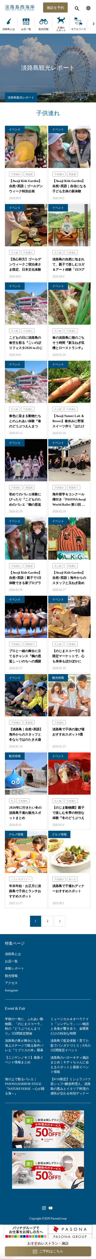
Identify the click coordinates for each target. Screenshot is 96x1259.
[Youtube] (50, 1207)
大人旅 (14, 252)
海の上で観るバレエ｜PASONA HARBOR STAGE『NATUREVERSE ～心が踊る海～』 (24, 1086)
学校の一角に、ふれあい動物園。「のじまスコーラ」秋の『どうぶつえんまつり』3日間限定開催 (24, 1026)
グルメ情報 (16, 834)
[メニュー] (89, 7)
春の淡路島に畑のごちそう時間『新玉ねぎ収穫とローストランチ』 (68, 343)
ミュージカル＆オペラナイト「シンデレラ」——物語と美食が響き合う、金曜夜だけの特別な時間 (69, 1026)
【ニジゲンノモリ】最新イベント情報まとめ (24, 1060)
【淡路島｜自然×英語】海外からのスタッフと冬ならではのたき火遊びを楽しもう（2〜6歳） (26, 739)
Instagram (11, 990)
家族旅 (29, 174)
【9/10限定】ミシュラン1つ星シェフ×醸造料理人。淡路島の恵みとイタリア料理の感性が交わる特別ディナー (70, 1086)
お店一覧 (26, 29)
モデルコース (78, 29)
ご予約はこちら (51, 1251)
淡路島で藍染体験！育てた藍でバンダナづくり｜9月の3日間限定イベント (70, 1045)
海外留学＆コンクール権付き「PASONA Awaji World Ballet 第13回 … (69, 499)
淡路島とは (8, 29)
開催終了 (74, 487)
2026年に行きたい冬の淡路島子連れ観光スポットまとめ (25, 813)
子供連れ (16, 174)
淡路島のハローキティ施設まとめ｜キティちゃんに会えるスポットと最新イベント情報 (69, 1065)
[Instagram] (43, 1207)
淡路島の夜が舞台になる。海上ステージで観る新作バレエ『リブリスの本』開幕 (24, 1045)
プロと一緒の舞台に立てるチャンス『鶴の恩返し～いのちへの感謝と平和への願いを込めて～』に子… (25, 661)
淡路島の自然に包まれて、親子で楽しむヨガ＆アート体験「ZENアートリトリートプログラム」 (68, 269)
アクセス (11, 983)
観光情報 (43, 29)
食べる (72, 879)
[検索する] (76, 7)
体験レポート (14, 968)
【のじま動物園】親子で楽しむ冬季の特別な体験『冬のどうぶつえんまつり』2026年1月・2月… (68, 818)
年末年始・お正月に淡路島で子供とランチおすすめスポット (25, 891)
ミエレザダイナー (21, 879)
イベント (15, 129)
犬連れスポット (61, 29)
